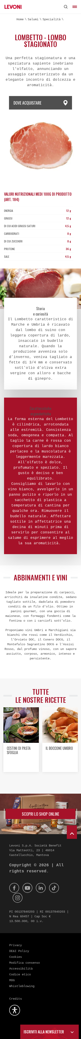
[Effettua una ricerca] (65, 6)
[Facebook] (14, 888)
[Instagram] (17, 898)
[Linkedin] (41, 888)
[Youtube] (27, 888)
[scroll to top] (72, 832)
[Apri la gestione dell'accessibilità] (14, 1010)
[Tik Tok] (54, 888)
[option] (21, 741)
